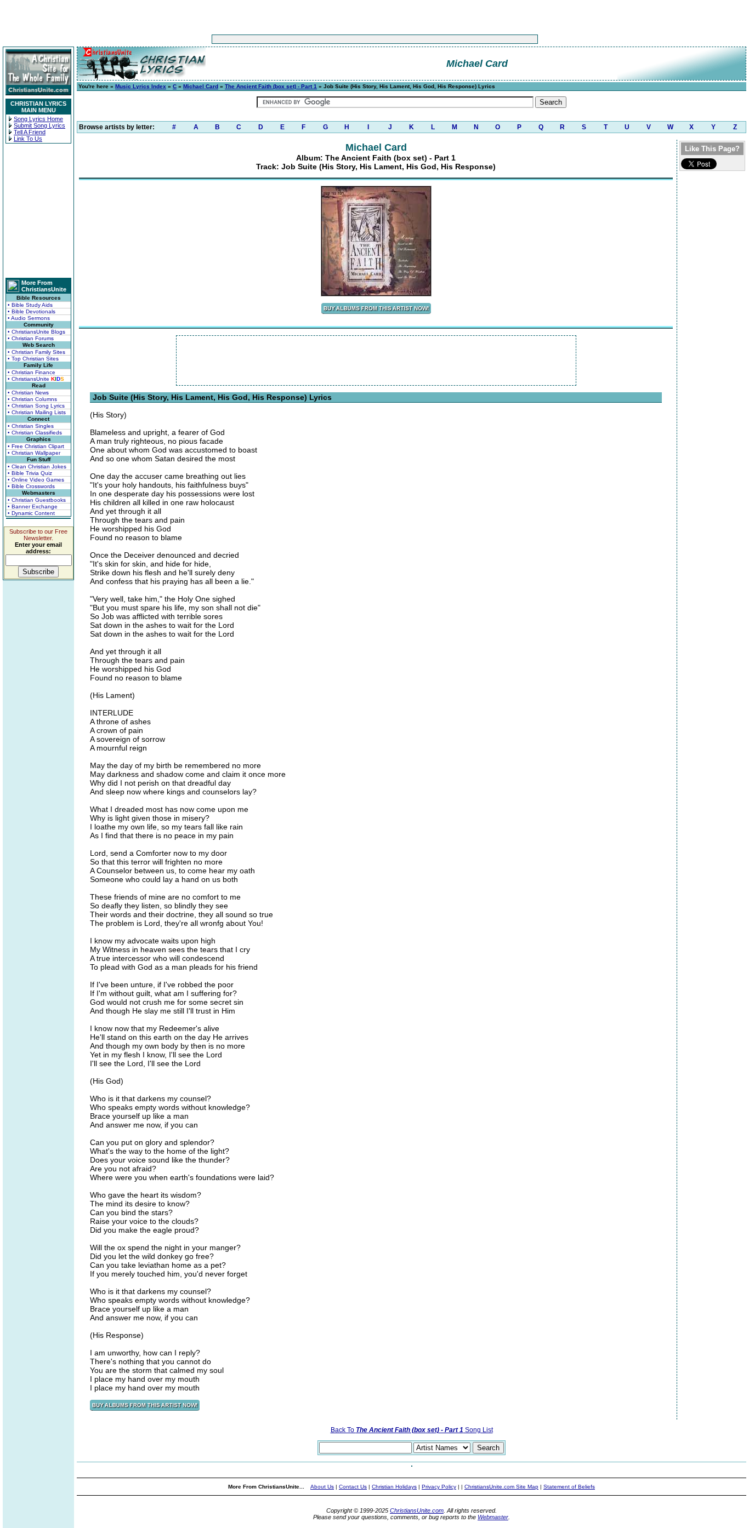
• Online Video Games (36, 480)
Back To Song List (412, 1430)
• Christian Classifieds (35, 433)
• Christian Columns (32, 399)
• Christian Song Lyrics (36, 406)
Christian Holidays (394, 1487)
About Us (322, 1487)
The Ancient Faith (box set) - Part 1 (271, 86)
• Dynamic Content (31, 513)
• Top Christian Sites (33, 359)
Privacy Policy (439, 1487)
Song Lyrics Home (38, 119)
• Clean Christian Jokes (37, 466)
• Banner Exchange (33, 506)
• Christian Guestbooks (37, 500)
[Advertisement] (340, 39)
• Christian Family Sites (36, 352)
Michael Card (200, 86)
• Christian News (28, 393)
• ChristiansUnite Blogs (36, 332)
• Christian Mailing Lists (37, 412)
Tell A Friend (30, 132)
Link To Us (28, 138)
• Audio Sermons (29, 318)
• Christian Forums (31, 338)
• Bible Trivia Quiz (30, 473)
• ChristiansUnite (36, 379)
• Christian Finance (31, 372)
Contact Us (353, 1487)
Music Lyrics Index (140, 86)
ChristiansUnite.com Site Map (501, 1487)
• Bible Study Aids (30, 305)
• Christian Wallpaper (34, 453)
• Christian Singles (31, 426)
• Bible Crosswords (31, 486)
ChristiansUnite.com (417, 1510)
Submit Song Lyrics (39, 125)
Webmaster (493, 1517)
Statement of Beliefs (569, 1487)
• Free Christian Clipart (36, 446)
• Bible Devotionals (31, 311)
